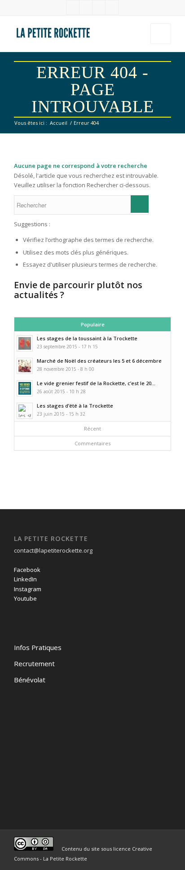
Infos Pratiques (38, 647)
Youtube (25, 598)
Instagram (27, 589)
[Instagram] (98, 7)
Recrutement (34, 663)
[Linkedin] (85, 7)
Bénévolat (29, 679)
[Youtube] (112, 7)
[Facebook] (72, 7)
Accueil (58, 122)
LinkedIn (25, 579)
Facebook (27, 570)
